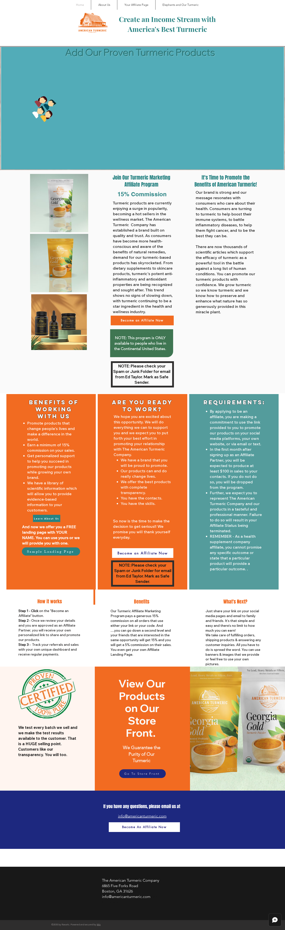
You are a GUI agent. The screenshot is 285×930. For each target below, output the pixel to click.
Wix (99, 924)
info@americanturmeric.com (142, 816)
